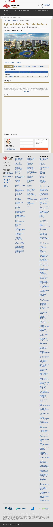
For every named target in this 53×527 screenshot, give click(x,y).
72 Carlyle (42, 163)
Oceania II (17, 204)
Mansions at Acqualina (20, 185)
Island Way (29, 177)
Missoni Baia (17, 189)
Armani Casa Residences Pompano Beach (44, 201)
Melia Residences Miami (44, 300)
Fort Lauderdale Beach (32, 172)
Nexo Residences (43, 312)
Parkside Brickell (43, 348)
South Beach (30, 197)
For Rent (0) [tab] (19, 66)
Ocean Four (17, 200)
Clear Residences (43, 232)
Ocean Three (18, 199)
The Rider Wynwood (44, 436)
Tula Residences (43, 461)
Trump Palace (18, 234)
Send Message (34, 149)
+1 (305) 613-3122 (46, 4)
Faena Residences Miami (45, 254)
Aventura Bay (30, 166)
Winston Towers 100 (19, 243)
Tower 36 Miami (43, 460)
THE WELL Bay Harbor (44, 401)
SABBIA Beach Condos (20, 223)
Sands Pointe (18, 224)
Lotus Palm (29, 186)
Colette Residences (44, 233)
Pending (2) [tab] (28, 66)
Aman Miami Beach (44, 193)
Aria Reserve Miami (44, 198)
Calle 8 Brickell (42, 221)
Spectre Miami (43, 395)
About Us (5, 185)
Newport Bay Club (31, 189)
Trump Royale (18, 235)
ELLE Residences (43, 247)
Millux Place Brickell (44, 305)
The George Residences (32, 199)
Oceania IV (17, 207)
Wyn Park (41, 498)
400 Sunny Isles (18, 162)
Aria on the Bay (18, 164)
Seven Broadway (43, 378)
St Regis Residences (44, 397)
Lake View (29, 182)
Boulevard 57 (42, 216)
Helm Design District (44, 277)
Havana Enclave (43, 276)
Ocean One (17, 197)
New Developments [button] (25, 10)
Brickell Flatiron (18, 171)
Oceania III (17, 206)
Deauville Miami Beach (44, 238)
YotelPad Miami (18, 252)
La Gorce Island (30, 180)
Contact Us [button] (8, 14)
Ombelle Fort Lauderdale (45, 327)
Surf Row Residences (44, 399)
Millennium (17, 188)
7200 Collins (42, 180)
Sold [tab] (35, 66)
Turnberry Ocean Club (19, 241)
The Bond (17, 228)
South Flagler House (44, 393)
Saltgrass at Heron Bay (32, 195)
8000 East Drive (43, 181)
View (46, 76)
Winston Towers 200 (19, 245)
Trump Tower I (18, 237)
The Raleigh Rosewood (44, 430)
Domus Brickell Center (44, 243)
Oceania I (17, 203)
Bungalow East (43, 220)
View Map (18, 62)
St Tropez (17, 226)
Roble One (42, 362)
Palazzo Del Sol (18, 213)
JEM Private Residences (44, 286)
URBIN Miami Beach (44, 471)
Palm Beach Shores (19, 158)
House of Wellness (43, 281)
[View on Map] (39, 27)
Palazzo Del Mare (19, 212)
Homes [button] (15, 10)
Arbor (41, 197)
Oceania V (17, 208)
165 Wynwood (42, 164)
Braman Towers (43, 217)
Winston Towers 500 (19, 248)
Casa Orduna (30, 168)
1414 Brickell (42, 173)
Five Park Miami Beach (44, 255)
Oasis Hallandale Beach (44, 320)
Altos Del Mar (30, 163)
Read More (26, 91)
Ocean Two (17, 198)
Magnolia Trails (30, 188)
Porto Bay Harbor (43, 353)
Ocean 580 (42, 321)
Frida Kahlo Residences (44, 265)
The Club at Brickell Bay (20, 229)
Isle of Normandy (30, 178)
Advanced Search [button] (43, 10)
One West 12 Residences (45, 336)
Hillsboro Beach (18, 159)
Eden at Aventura (43, 248)
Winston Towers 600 (19, 250)
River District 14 (43, 361)
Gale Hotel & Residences (20, 176)
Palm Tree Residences (44, 346)
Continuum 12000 (43, 234)
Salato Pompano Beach (44, 371)
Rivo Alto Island (30, 194)
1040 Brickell (42, 172)
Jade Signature (18, 184)
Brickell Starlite (43, 219)
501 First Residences (44, 166)
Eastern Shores (30, 171)
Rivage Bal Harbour (43, 360)
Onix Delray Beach (43, 338)
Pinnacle (17, 219)
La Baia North (42, 291)
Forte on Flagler (43, 257)
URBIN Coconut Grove (44, 470)
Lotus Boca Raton (31, 184)
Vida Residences (43, 482)
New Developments (44, 156)
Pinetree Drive (30, 193)
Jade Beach (17, 181)
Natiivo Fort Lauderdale (44, 311)
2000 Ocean (17, 163)
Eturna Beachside (43, 252)
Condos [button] (7, 10)
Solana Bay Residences (44, 390)
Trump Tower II (18, 238)
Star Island (29, 198)
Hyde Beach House (19, 177)
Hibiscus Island (30, 175)
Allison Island (30, 162)
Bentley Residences (44, 212)
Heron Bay (29, 173)
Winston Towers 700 (19, 251)
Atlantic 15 (29, 164)
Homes (29, 156)
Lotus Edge (29, 185)
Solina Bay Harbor (43, 391)
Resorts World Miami (44, 355)
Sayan (16, 225)
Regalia (16, 220)
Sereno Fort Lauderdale (44, 377)
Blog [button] (34, 10)
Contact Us (5, 186)
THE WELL (42, 400)
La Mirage (29, 181)
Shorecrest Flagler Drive (44, 384)
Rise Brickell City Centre (20, 221)
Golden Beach (30, 160)
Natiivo (41, 309)
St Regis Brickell (43, 396)
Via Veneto (29, 204)
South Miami (18, 160)
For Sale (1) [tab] (10, 66)
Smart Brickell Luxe (43, 388)
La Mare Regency (43, 292)
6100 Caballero (43, 178)
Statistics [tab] (41, 66)
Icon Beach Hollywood (44, 282)
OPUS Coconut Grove (44, 318)
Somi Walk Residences (44, 392)
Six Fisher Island (43, 386)
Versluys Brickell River (44, 476)
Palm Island (29, 191)
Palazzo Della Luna (19, 215)
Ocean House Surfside (44, 322)
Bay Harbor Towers (43, 210)
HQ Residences (43, 273)
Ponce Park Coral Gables (45, 352)
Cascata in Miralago (31, 169)
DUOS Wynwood (43, 237)
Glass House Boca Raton (45, 269)
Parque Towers (18, 217)
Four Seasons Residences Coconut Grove (44, 263)
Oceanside (17, 210)
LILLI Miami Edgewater (44, 290)
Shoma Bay (42, 383)
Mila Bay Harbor (43, 304)
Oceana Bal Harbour (19, 202)
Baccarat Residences (44, 208)
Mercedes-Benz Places (44, 302)
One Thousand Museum (20, 211)
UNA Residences (43, 469)
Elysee (41, 250)
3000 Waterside (43, 175)
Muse (16, 195)
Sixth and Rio (42, 387)
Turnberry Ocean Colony (20, 242)
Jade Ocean (17, 182)
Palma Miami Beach (44, 347)
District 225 (42, 242)
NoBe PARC (42, 313)
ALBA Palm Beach (43, 182)
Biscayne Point (30, 167)
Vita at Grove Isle (43, 488)
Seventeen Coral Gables (44, 382)
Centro (16, 172)
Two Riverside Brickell (44, 467)
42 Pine (41, 162)
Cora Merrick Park (43, 235)
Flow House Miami (43, 256)
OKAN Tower (42, 317)
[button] (48, 33)
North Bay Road (30, 190)
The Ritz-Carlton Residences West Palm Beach (44, 439)
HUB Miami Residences (44, 274)
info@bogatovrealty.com (45, 7)
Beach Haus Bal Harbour (44, 211)
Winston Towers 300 (19, 246)
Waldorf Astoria (43, 495)
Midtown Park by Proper (44, 303)
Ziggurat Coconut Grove (44, 500)
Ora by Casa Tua (43, 339)
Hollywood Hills (30, 176)
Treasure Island (30, 203)
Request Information (10, 62)
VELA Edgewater (43, 473)
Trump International (19, 233)
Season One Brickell (44, 373)
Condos (17, 156)
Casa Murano (42, 225)
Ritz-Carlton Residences (44, 356)
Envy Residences (43, 251)
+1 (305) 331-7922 (46, 5)
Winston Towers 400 (19, 247)
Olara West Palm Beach (44, 326)
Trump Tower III (18, 239)
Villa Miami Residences (44, 484)
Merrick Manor (18, 186)
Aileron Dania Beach (44, 189)
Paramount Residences (20, 216)
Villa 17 (28, 206)
